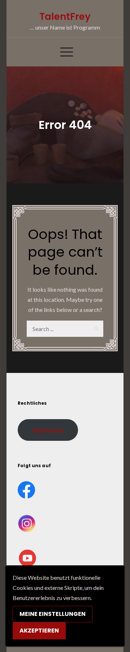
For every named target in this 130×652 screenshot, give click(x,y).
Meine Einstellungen (53, 614)
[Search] (95, 329)
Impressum (48, 430)
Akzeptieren (39, 630)
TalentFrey (65, 16)
